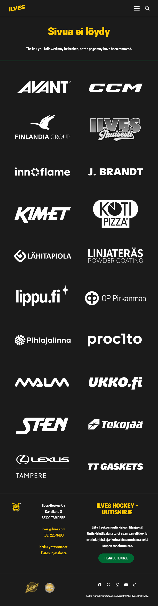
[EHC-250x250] (49, 587)
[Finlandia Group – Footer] (42, 130)
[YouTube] (126, 584)
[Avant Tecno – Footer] (42, 87)
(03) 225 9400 (54, 535)
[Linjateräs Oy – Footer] (115, 256)
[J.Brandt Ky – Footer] (115, 172)
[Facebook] (99, 584)
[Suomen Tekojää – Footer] (115, 424)
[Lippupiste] (42, 298)
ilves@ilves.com (53, 529)
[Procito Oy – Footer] (115, 340)
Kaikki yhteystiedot (53, 546)
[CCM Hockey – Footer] (115, 87)
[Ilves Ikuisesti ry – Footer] (115, 130)
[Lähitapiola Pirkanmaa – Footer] (42, 256)
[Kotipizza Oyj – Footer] (115, 214)
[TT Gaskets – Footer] (115, 466)
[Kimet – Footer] (42, 214)
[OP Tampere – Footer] (115, 298)
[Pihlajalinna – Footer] (42, 340)
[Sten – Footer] (42, 424)
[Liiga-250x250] (32, 587)
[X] (108, 584)
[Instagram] (117, 584)
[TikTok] (134, 584)
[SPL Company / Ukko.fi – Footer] (115, 382)
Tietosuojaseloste (53, 553)
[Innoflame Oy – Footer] (42, 172)
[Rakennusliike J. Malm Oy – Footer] (42, 382)
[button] (136, 8)
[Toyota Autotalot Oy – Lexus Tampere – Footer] (42, 466)
